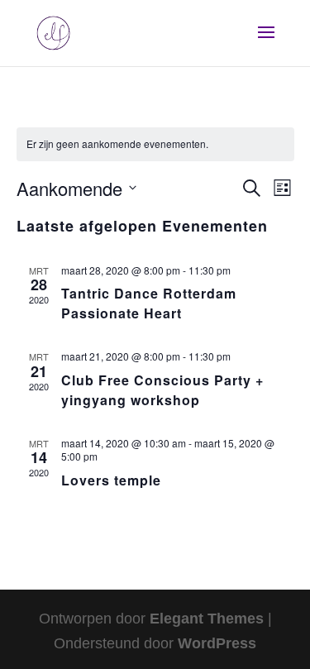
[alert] (155, 144)
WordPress (217, 643)
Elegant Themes (207, 618)
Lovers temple (111, 480)
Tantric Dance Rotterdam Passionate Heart (148, 303)
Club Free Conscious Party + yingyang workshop (162, 389)
